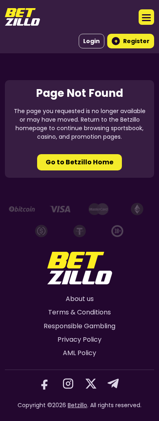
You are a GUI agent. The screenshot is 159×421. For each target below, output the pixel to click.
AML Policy (79, 353)
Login (91, 41)
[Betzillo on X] (91, 383)
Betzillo (77, 405)
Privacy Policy (79, 339)
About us (80, 298)
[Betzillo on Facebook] (45, 383)
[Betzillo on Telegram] (114, 383)
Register (132, 41)
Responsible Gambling (79, 326)
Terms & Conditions (79, 312)
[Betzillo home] (22, 17)
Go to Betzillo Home (79, 162)
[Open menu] (146, 17)
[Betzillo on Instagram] (68, 383)
